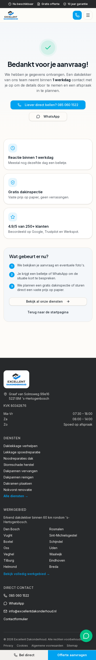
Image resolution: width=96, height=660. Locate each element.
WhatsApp (52, 116)
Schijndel (56, 541)
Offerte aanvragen (72, 655)
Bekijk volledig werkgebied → (27, 574)
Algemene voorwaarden (47, 645)
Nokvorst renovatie (18, 490)
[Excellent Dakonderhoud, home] (11, 15)
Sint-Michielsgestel (63, 535)
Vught (8, 535)
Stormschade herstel (19, 465)
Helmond (10, 567)
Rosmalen (56, 529)
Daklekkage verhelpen (21, 446)
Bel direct (26, 655)
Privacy (8, 645)
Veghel (9, 554)
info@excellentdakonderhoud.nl (32, 611)
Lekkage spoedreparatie (22, 452)
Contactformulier (16, 619)
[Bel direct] (77, 15)
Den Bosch (12, 529)
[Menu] (87, 15)
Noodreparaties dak (18, 458)
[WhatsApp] (86, 636)
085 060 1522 (19, 595)
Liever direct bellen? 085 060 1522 (51, 105)
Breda (53, 567)
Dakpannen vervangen (21, 471)
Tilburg (9, 560)
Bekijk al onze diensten (44, 301)
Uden (53, 548)
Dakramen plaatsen (18, 483)
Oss (6, 548)
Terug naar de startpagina (48, 312)
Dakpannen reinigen (18, 477)
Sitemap (72, 645)
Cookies (22, 645)
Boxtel (8, 541)
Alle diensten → (16, 496)
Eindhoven (57, 560)
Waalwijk (55, 554)
